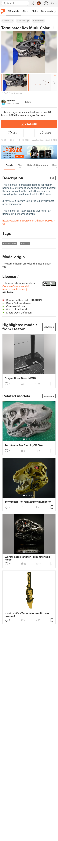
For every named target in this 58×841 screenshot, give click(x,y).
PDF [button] (52, 178)
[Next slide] (54, 82)
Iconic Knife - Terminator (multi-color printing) (27, 614)
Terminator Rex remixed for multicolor (28, 501)
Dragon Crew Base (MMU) (20, 378)
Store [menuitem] (25, 11)
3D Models (8, 21)
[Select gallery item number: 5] (33, 439)
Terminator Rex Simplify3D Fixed (24, 445)
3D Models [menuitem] (13, 11)
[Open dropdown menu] (54, 27)
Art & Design (24, 21)
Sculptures (39, 21)
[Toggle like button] (6, 383)
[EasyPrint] (33, 3)
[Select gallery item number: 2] (26, 439)
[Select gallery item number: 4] (31, 439)
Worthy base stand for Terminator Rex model (27, 558)
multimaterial (10, 243)
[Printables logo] (3, 11)
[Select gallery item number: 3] (29, 439)
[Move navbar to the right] (55, 11)
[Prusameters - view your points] (39, 3)
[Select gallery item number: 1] (24, 439)
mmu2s (25, 243)
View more (49, 326)
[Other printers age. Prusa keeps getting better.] (29, 152)
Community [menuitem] (47, 11)
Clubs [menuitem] (34, 11)
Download (31, 123)
